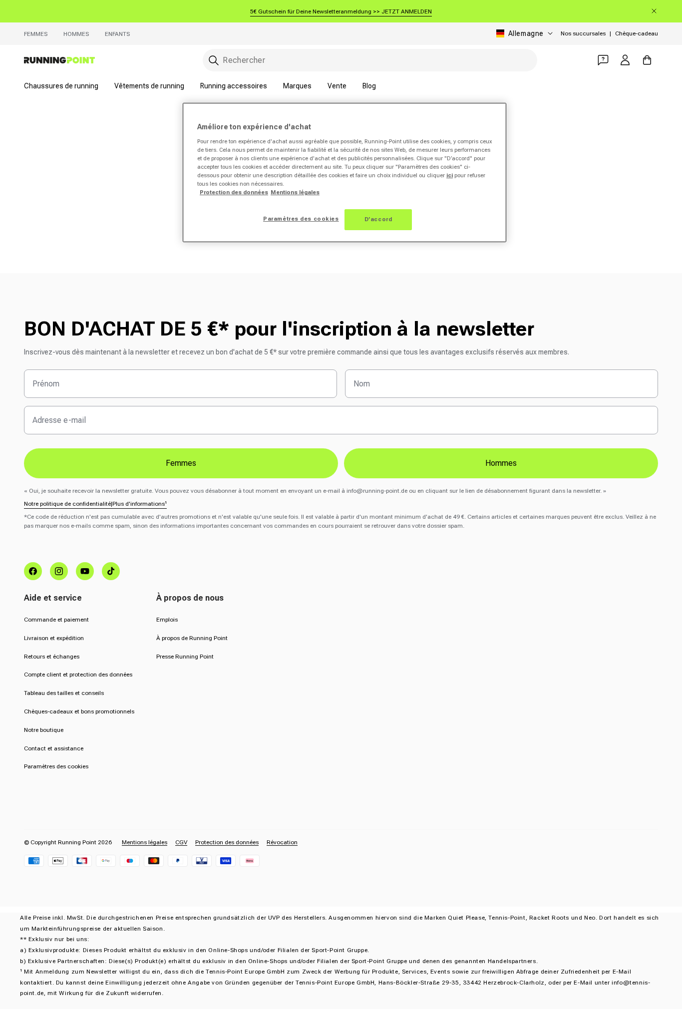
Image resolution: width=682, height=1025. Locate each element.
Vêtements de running (149, 86)
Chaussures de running (61, 86)
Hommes (76, 33)
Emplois (167, 619)
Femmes (35, 33)
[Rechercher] (214, 60)
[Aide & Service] (603, 60)
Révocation (282, 842)
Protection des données (227, 842)
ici (449, 175)
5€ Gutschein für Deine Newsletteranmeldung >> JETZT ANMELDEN (341, 11)
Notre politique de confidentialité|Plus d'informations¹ (95, 503)
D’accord (378, 219)
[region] (344, 172)
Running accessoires (233, 86)
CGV (181, 842)
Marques (297, 86)
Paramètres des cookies (56, 766)
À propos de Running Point (192, 638)
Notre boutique (43, 729)
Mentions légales (144, 842)
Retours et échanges (51, 656)
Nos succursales (583, 33)
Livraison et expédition (54, 638)
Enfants (117, 33)
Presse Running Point (185, 656)
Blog (369, 86)
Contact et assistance (53, 748)
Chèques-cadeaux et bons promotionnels (79, 711)
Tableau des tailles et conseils (64, 692)
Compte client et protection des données (78, 674)
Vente (337, 86)
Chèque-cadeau (636, 33)
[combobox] (370, 60)
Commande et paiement (56, 619)
